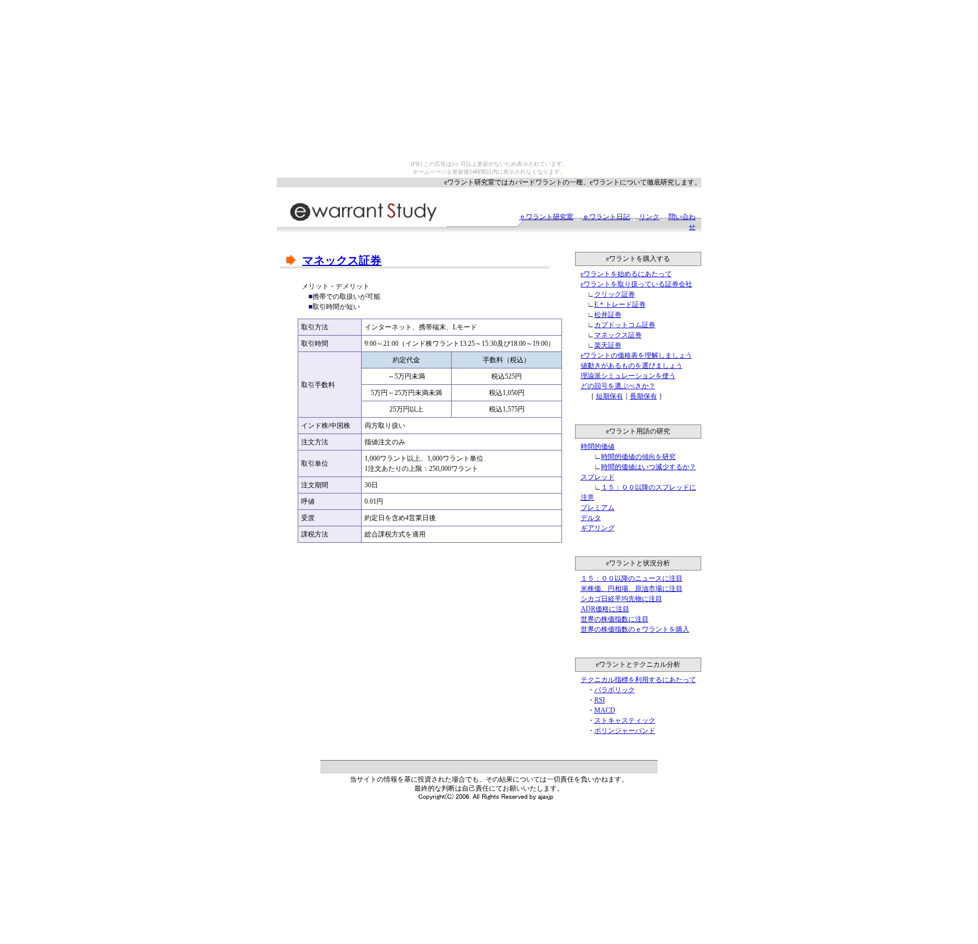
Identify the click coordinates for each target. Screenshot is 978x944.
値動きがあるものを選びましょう (632, 366)
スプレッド (598, 477)
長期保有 (643, 396)
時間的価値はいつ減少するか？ (648, 467)
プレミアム (598, 508)
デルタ (591, 518)
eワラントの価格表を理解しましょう (636, 355)
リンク (649, 217)
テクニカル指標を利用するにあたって (638, 680)
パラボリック (614, 690)
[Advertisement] (412, 577)
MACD (604, 710)
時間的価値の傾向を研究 (638, 457)
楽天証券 (607, 345)
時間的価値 (598, 446)
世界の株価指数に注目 (615, 619)
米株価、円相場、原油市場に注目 (632, 589)
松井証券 (607, 315)
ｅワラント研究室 (546, 217)
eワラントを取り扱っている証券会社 (636, 284)
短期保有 (609, 396)
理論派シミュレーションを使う (628, 376)
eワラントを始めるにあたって (626, 274)
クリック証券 (614, 294)
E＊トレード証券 (620, 304)
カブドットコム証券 (624, 325)
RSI (599, 700)
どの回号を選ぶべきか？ (618, 386)
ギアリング (598, 528)
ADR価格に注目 (605, 609)
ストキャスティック (624, 720)
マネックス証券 (618, 335)
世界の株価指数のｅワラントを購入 (635, 629)
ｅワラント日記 (606, 217)
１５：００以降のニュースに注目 (632, 578)
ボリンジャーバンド (624, 731)
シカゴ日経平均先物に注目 (621, 599)
